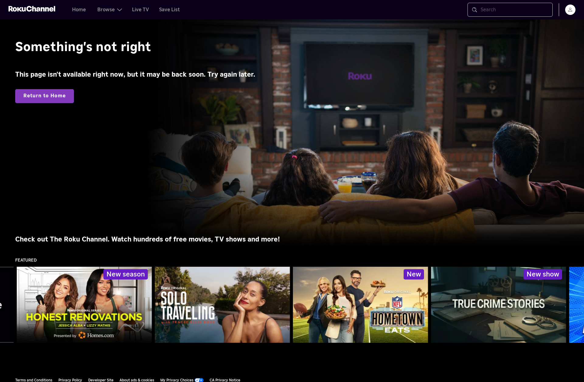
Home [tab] (79, 9)
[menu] (570, 10)
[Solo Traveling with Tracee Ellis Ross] (222, 305)
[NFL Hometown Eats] (360, 305)
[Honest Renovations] (84, 305)
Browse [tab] (106, 9)
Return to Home (44, 95)
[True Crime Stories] (498, 305)
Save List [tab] (169, 9)
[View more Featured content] (576, 305)
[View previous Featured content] (7, 305)
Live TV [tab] (140, 9)
